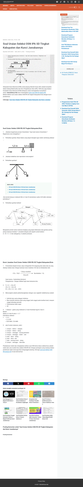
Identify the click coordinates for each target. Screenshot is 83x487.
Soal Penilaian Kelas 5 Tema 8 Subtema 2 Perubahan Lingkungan (22, 400)
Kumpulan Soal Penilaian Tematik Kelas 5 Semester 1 (34, 400)
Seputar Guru (21, 5)
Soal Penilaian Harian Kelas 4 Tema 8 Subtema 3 (21, 417)
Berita (12, 5)
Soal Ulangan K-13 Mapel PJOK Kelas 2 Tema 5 (8, 400)
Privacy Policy (41, 481)
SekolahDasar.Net (43, 484)
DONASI (5, 9)
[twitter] (68, 2)
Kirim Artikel (13, 9)
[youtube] (57, 2)
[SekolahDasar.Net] (10, 2)
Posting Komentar (30, 51)
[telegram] (75, 2)
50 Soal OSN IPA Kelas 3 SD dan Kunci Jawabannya (22, 192)
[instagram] (72, 2)
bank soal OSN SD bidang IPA (37, 92)
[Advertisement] (28, 25)
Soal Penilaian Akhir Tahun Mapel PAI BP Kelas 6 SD (47, 417)
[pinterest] (29, 383)
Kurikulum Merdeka (50, 5)
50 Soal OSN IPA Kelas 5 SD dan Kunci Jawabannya (22, 187)
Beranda (5, 5)
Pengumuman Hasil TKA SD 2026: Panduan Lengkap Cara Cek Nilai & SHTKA (70, 104)
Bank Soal (39, 5)
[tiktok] (61, 2)
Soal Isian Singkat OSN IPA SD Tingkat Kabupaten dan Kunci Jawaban (29, 100)
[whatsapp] (79, 2)
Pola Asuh (30, 5)
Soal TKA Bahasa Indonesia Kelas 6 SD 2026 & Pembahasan (69, 46)
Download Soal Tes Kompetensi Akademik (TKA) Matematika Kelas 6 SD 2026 (70, 29)
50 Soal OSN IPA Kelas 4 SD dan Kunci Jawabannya (22, 189)
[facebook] (64, 2)
